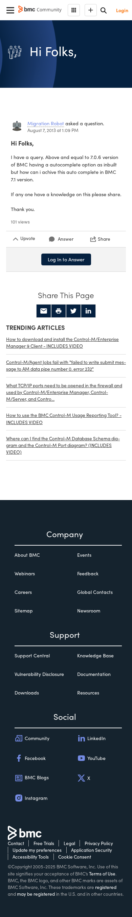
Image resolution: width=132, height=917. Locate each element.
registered (105, 887)
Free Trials (44, 843)
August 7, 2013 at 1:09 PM (53, 130)
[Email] (44, 311)
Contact (16, 843)
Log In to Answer (66, 259)
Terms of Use (102, 873)
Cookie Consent (74, 857)
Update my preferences (37, 850)
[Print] (58, 311)
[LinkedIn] (88, 311)
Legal (69, 843)
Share (104, 239)
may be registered (36, 894)
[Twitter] (73, 311)
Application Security (91, 850)
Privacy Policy (99, 843)
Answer (65, 239)
